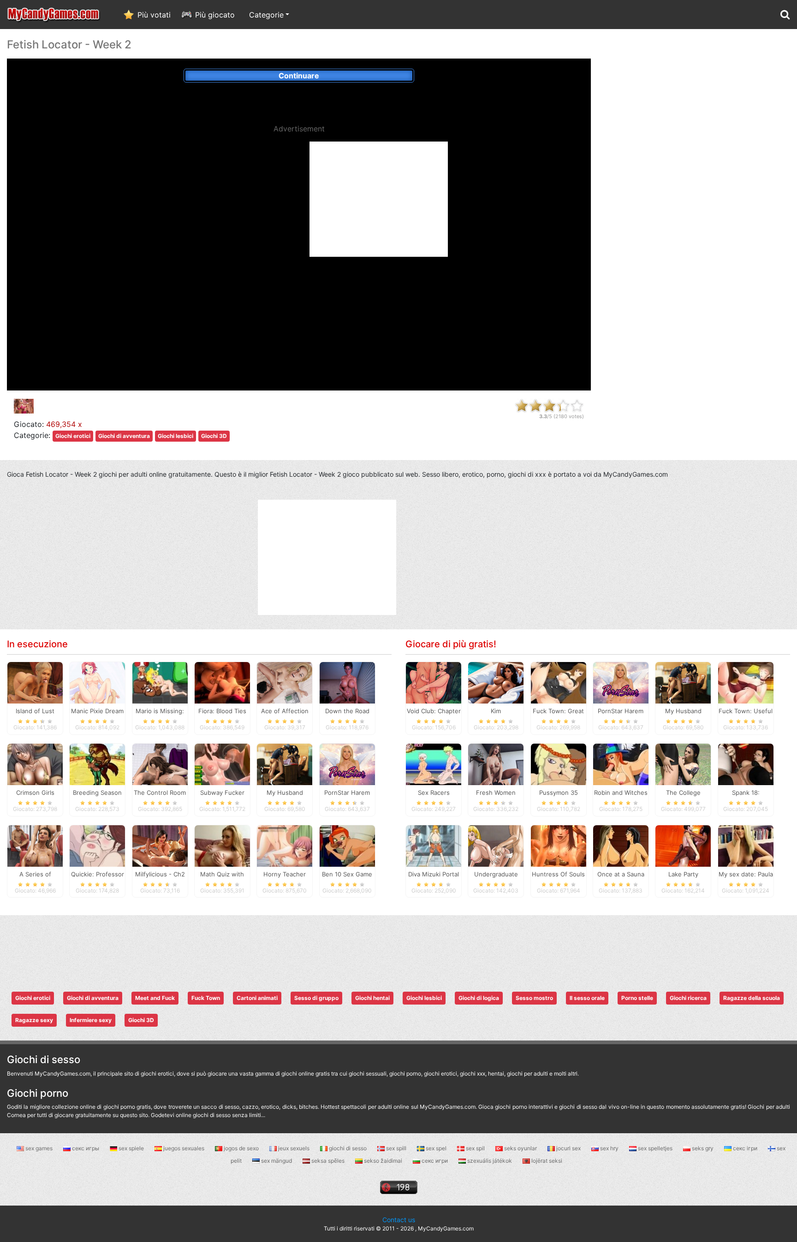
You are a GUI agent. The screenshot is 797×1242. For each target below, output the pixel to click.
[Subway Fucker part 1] (222, 763)
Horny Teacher (284, 874)
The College (683, 792)
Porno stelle (637, 997)
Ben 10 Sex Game (347, 874)
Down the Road (347, 711)
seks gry (702, 1148)
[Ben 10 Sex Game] (347, 845)
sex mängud (276, 1160)
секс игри (434, 1160)
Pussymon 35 (558, 792)
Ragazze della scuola (751, 997)
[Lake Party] (683, 845)
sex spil (475, 1148)
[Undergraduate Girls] (495, 845)
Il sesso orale (587, 997)
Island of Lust (35, 711)
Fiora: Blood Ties (222, 711)
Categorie (266, 14)
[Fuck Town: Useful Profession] (745, 682)
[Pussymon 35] (558, 763)
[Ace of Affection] (284, 682)
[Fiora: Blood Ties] (222, 682)
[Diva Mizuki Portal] (433, 845)
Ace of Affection (285, 711)
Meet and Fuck (155, 997)
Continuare (299, 75)
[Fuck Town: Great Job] (558, 682)
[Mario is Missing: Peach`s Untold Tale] (160, 682)
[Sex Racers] (433, 763)
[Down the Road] (347, 682)
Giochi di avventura (124, 435)
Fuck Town (205, 997)
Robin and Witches (621, 792)
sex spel (436, 1148)
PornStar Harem (347, 792)
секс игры (86, 1148)
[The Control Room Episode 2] (160, 763)
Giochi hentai (372, 997)
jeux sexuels (294, 1148)
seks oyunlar (520, 1148)
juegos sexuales (184, 1148)
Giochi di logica (478, 997)
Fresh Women (496, 792)
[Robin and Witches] (620, 763)
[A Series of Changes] (35, 845)
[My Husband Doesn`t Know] (284, 763)
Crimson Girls (35, 792)
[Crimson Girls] (35, 763)
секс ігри (745, 1148)
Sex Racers (434, 792)
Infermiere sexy (91, 1020)
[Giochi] (54, 14)
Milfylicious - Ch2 (160, 874)
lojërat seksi (546, 1160)
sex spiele (131, 1148)
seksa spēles (328, 1160)
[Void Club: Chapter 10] (433, 682)
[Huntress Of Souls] (558, 845)
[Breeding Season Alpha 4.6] (97, 763)
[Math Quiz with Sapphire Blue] (222, 845)
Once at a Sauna (620, 874)
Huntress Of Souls (558, 874)
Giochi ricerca (688, 997)
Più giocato (215, 14)
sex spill (396, 1148)
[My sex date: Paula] (745, 845)
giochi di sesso (347, 1148)
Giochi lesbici (175, 435)
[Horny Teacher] (284, 845)
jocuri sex (568, 1148)
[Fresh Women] (495, 763)
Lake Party (683, 874)
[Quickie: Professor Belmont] (97, 845)
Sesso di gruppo (316, 997)
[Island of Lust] (35, 682)
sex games (39, 1148)
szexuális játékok (489, 1160)
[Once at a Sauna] (620, 845)
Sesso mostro (534, 997)
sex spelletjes (655, 1148)
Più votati (154, 14)
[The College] (683, 763)
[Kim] (495, 682)
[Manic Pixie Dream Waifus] (97, 682)
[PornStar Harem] (347, 763)
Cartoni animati (257, 997)
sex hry (609, 1148)
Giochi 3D (214, 435)
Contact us (398, 1220)
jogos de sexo (241, 1148)
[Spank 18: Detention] (745, 763)
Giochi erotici (72, 435)
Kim (496, 711)
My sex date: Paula (746, 874)
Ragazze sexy (34, 1020)
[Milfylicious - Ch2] (160, 845)
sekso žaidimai (383, 1160)
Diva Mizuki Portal (433, 874)
